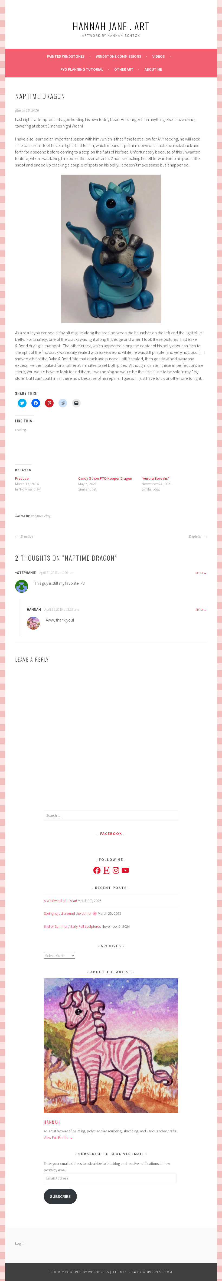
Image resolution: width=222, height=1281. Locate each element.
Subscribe (60, 1196)
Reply (199, 573)
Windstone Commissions (118, 56)
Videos (158, 56)
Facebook (111, 833)
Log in (19, 1243)
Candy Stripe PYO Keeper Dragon (105, 478)
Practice (22, 478)
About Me (153, 69)
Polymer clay (40, 516)
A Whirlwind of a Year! (60, 900)
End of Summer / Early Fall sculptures (72, 926)
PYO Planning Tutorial (81, 69)
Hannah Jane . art (111, 26)
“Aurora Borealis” (155, 478)
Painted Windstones (66, 56)
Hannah (52, 1122)
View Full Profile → (58, 1137)
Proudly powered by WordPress (78, 1272)
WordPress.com (157, 1272)
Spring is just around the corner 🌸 (70, 913)
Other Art (123, 69)
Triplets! (195, 536)
